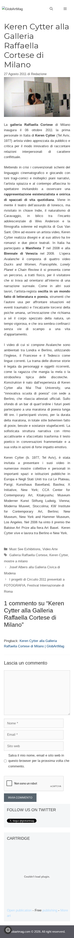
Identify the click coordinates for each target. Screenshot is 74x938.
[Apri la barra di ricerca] (51, 9)
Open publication (19, 910)
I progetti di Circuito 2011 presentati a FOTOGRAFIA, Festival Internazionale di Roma (34, 585)
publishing (49, 910)
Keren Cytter (58, 555)
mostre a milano (16, 561)
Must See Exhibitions (24, 549)
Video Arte (50, 549)
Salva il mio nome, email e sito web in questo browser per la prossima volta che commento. (38, 761)
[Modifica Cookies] (8, 930)
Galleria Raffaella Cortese (28, 555)
